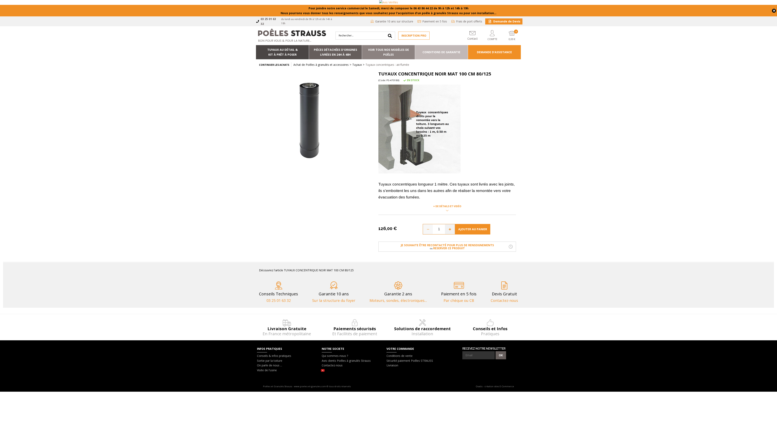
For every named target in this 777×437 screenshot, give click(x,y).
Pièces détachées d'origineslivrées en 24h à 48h (335, 52)
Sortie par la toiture (269, 361)
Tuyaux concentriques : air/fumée (387, 65)
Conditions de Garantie (441, 52)
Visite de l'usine (267, 370)
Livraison (392, 365)
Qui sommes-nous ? (335, 356)
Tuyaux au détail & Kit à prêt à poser (282, 52)
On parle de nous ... (269, 365)
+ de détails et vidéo (447, 206)
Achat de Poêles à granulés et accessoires (321, 65)
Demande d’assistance (494, 52)
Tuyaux (357, 65)
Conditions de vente (399, 356)
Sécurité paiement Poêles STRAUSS (409, 361)
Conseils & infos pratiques (274, 356)
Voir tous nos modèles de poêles (388, 52)
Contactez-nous (332, 365)
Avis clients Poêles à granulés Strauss (346, 361)
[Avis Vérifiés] (388, 2)
